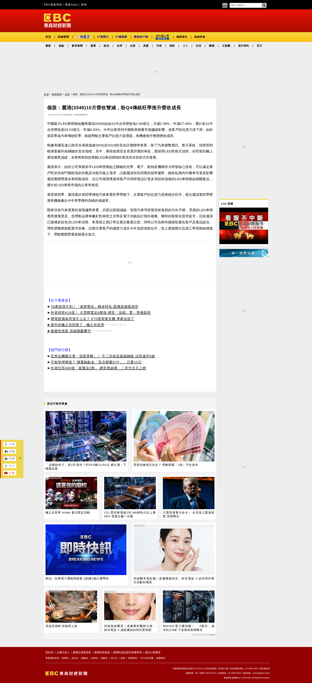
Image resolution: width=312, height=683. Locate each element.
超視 (123, 658)
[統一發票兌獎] (243, 256)
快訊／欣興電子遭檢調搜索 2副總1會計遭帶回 (77, 578)
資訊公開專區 (153, 652)
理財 (172, 45)
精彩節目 (182, 36)
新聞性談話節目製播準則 (127, 652)
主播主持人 (63, 652)
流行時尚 (243, 45)
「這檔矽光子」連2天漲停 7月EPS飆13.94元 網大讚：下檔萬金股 (86, 466)
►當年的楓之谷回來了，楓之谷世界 (75, 325)
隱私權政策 (265, 668)
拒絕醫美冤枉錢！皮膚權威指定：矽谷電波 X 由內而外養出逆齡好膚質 (174, 580)
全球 (119, 45)
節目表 (49, 652)
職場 (211, 45)
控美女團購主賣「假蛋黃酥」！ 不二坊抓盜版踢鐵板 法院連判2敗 (103, 356)
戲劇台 (85, 658)
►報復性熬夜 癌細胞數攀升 (69, 331)
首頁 (48, 36)
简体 (84, 4)
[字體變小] (10, 460)
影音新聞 (77, 45)
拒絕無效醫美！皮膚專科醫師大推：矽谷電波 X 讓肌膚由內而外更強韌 (130, 627)
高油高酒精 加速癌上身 (61, 626)
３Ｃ (185, 45)
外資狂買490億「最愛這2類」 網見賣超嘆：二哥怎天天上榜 (98, 368)
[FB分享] (9, 445)
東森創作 (160, 658)
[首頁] (57, 20)
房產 (146, 45)
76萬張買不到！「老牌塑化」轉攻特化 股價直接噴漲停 (94, 306)
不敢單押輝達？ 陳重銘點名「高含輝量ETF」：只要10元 (96, 362)
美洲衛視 (132, 658)
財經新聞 (63, 36)
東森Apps (71, 4)
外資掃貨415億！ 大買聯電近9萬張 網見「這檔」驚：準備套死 (101, 312)
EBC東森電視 (53, 4)
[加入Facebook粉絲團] (9, 467)
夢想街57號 (141, 36)
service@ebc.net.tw (261, 673)
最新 (48, 45)
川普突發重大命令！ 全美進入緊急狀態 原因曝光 (188, 514)
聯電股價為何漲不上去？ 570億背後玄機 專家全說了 (92, 319)
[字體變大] (9, 452)
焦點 (61, 45)
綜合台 (75, 658)
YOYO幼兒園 (146, 658)
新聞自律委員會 (82, 652)
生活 (198, 45)
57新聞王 (103, 36)
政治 (106, 45)
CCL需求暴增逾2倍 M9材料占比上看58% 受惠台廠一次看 (130, 514)
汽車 (159, 45)
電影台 (104, 658)
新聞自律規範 (102, 652)
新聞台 (65, 658)
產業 (93, 45)
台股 (133, 45)
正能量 (226, 45)
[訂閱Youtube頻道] (9, 474)
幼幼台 (94, 658)
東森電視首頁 (52, 658)
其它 (259, 45)
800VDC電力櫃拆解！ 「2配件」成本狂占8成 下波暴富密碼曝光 (188, 627)
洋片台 (114, 658)
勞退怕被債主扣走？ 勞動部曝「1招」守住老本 (166, 464)
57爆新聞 (121, 36)
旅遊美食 (199, 36)
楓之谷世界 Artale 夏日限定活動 (68, 512)
